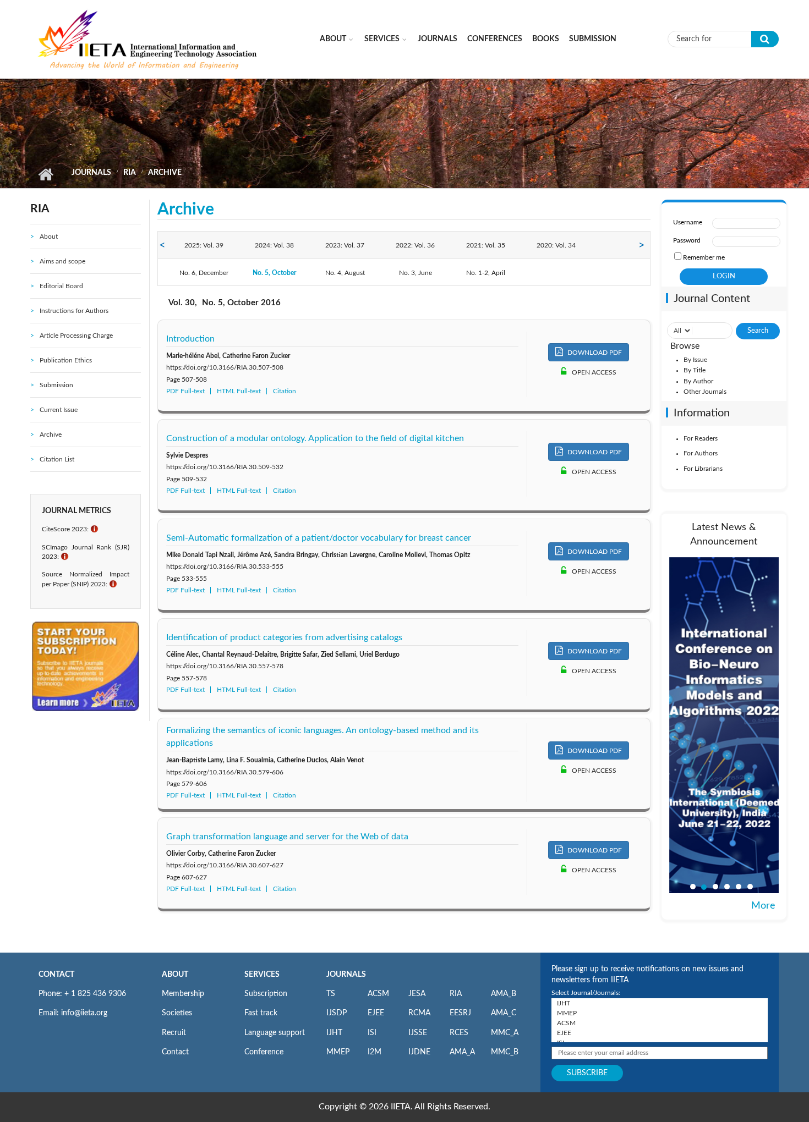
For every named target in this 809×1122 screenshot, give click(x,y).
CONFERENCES (494, 39)
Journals (437, 39)
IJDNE (419, 1052)
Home (45, 174)
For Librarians (703, 468)
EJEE (376, 1013)
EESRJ (460, 1013)
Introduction (190, 338)
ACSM (378, 994)
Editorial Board (61, 286)
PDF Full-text (185, 391)
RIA (129, 173)
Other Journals (705, 391)
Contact (175, 1052)
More (763, 906)
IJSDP (336, 1013)
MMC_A (504, 1033)
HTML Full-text (239, 391)
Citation (284, 391)
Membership (183, 994)
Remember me (704, 257)
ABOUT (175, 974)
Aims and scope (62, 261)
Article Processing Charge (76, 335)
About (333, 39)
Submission (592, 39)
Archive (51, 434)
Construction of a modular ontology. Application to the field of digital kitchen (315, 438)
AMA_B (503, 994)
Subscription (265, 994)
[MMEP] (659, 1013)
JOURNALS (346, 974)
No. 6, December (203, 273)
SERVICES (262, 974)
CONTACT (56, 974)
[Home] (148, 38)
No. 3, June (415, 273)
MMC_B (504, 1052)
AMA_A (462, 1052)
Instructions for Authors (74, 310)
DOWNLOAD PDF (594, 352)
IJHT (334, 1033)
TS (330, 994)
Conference (263, 1052)
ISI (372, 1033)
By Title (695, 370)
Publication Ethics (66, 360)
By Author (698, 381)
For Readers (701, 438)
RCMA (419, 1013)
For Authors (701, 453)
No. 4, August (345, 273)
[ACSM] (659, 1023)
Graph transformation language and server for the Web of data (287, 836)
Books (545, 39)
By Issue (695, 359)
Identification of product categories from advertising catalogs (284, 637)
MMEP (337, 1052)
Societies (177, 1013)
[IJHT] (659, 1003)
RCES (459, 1033)
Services (382, 39)
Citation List (57, 459)
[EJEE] (659, 1033)
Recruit (174, 1033)
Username (687, 222)
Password (687, 240)
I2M (374, 1052)
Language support (274, 1033)
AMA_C (503, 1013)
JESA (416, 994)
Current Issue (59, 409)
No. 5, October (274, 273)
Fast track (260, 1013)
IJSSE (417, 1033)
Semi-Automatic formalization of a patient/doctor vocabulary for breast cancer (318, 538)
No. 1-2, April (485, 273)
